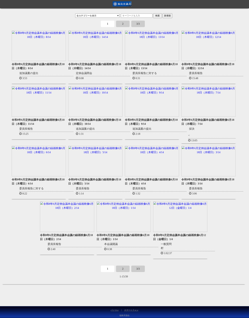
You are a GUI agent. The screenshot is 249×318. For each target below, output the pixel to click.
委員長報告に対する (144, 73)
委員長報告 (196, 73)
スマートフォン (131, 310)
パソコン (115, 310)
